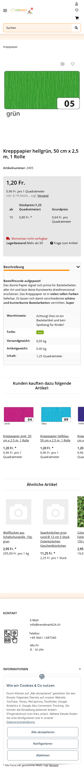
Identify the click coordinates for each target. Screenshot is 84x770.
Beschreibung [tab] (14, 267)
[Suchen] (76, 27)
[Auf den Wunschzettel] (72, 64)
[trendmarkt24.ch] (21, 11)
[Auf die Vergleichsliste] (62, 64)
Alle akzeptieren (43, 732)
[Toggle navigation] (5, 9)
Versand (43, 196)
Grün (40, 332)
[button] (76, 4)
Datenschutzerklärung (20, 722)
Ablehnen (43, 755)
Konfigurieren (42, 743)
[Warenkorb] (77, 18)
